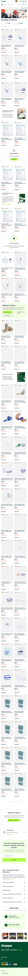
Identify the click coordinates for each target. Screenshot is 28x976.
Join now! (14, 859)
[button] (12, 4)
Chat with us (14, 159)
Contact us (7, 315)
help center (12, 878)
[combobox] (12, 4)
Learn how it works (6, 204)
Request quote (7, 312)
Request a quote (13, 820)
